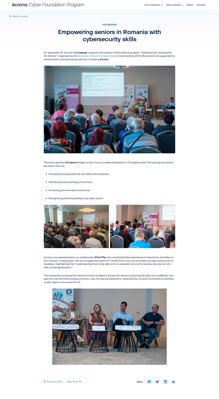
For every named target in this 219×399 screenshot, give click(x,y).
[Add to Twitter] (157, 381)
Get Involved (173, 4)
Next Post (72, 381)
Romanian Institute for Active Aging (97, 55)
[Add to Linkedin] (165, 381)
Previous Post (54, 381)
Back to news (20, 16)
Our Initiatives (152, 4)
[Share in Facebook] (149, 381)
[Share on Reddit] (173, 381)
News (190, 4)
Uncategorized (109, 24)
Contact (201, 4)
